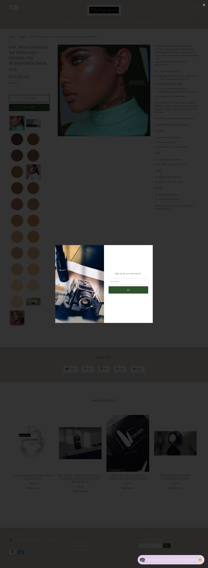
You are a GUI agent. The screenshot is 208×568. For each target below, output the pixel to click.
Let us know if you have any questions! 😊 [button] (174, 559)
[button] (171, 559)
